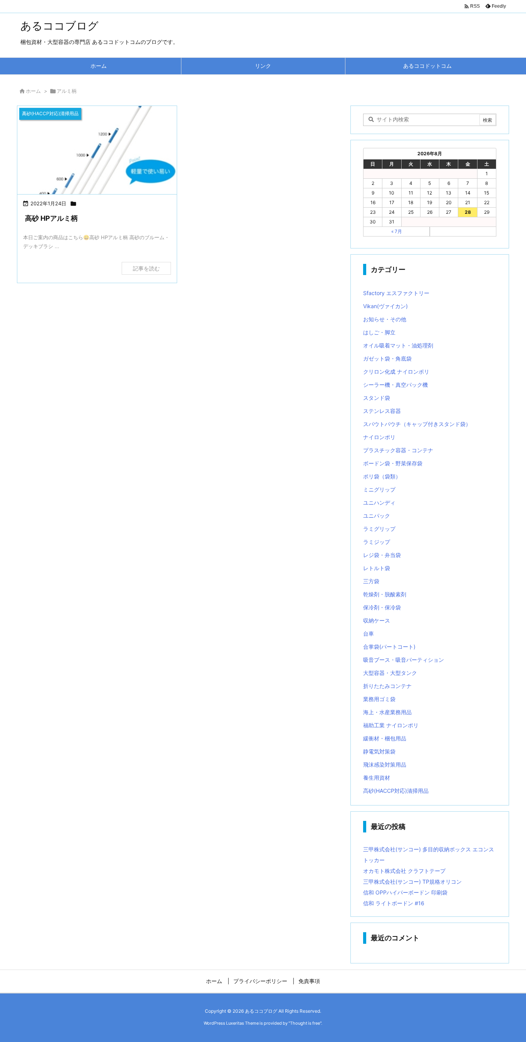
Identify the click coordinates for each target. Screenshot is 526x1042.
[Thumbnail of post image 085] (97, 151)
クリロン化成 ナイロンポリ (396, 371)
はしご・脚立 (379, 332)
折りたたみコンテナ (387, 686)
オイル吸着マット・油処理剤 (398, 345)
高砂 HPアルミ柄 (51, 218)
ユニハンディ (379, 502)
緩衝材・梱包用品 (384, 738)
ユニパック (376, 515)
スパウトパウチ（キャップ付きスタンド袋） (417, 424)
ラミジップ (376, 542)
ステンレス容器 (382, 411)
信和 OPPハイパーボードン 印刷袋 (405, 892)
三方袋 (371, 581)
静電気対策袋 (379, 751)
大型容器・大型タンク (390, 672)
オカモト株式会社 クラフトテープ (404, 870)
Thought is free (305, 1023)
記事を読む (146, 268)
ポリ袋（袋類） (382, 476)
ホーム (33, 91)
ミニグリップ (379, 489)
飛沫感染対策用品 (384, 764)
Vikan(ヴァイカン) (385, 306)
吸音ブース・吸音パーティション (403, 659)
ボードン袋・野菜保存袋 (392, 463)
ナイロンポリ (379, 437)
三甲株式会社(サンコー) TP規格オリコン (412, 881)
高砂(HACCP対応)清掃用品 (396, 790)
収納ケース (376, 620)
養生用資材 (376, 777)
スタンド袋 (376, 397)
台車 (368, 633)
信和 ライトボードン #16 (393, 903)
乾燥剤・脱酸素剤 (384, 594)
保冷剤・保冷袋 (382, 607)
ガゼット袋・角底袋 (387, 358)
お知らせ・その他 (384, 319)
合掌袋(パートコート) (389, 646)
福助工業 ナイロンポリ (391, 725)
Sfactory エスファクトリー (396, 293)
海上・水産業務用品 (387, 712)
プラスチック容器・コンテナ (398, 450)
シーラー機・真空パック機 (395, 384)
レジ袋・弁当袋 (382, 555)
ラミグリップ (379, 528)
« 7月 (396, 231)
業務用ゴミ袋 (379, 699)
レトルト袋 (376, 568)
